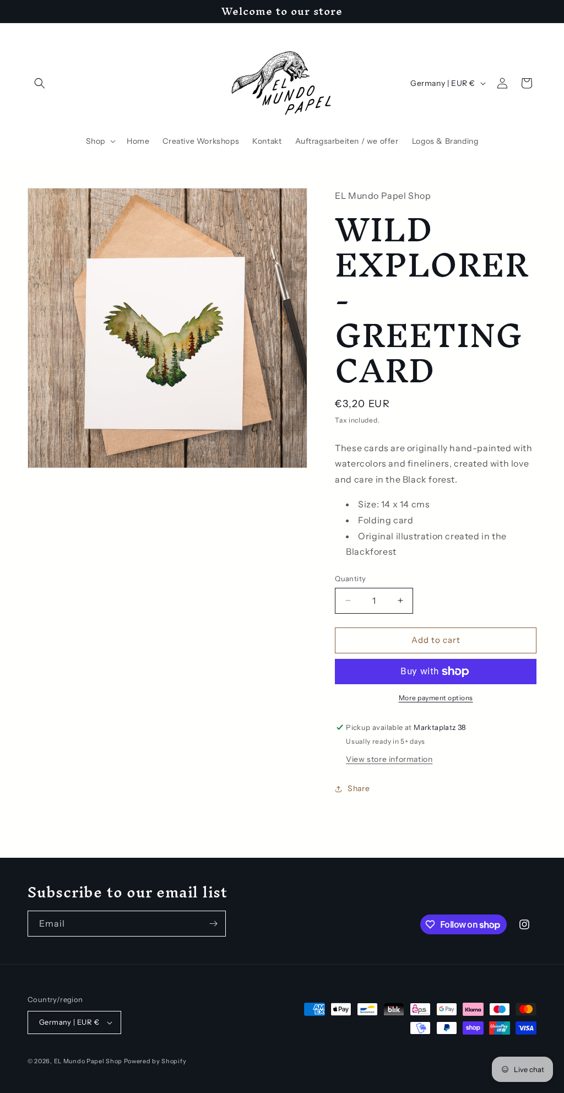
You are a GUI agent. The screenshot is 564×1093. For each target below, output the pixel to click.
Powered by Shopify (155, 1061)
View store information (389, 759)
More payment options (436, 698)
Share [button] (359, 788)
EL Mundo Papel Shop (88, 1061)
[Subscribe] (213, 924)
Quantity (350, 578)
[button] (40, 83)
